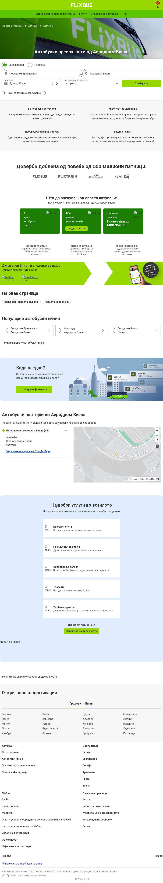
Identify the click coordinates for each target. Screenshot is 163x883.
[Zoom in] (157, 430)
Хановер (88, 723)
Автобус (32, 26)
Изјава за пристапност (105, 871)
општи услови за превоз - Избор (21, 826)
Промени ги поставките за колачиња (26, 875)
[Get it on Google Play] (13, 864)
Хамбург (7, 733)
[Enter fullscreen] (157, 446)
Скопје (86, 752)
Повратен (40, 64)
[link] (81, 379)
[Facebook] (155, 863)
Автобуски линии (12, 758)
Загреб (46, 723)
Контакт (87, 799)
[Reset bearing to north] (157, 440)
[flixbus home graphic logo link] (81, 5)
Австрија (48, 26)
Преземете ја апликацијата (18, 765)
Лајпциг (127, 718)
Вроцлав (88, 733)
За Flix (6, 799)
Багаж (86, 826)
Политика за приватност (42, 871)
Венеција (128, 723)
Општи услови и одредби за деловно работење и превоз (36, 819)
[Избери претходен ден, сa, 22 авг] (52, 83)
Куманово (88, 772)
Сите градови (10, 752)
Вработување (10, 806)
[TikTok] (160, 863)
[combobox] (44, 74)
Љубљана (129, 728)
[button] (36, 430)
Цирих (86, 714)
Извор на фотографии (15, 833)
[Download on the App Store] (33, 864)
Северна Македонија (14, 772)
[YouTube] (157, 863)
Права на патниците (67, 871)
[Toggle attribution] (157, 479)
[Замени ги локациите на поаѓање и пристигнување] (81, 74)
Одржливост (10, 839)
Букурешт (89, 728)
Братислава (130, 714)
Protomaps (134, 479)
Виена (46, 714)
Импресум (85, 871)
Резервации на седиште (97, 819)
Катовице (129, 733)
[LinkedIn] (158, 863)
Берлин (6, 714)
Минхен (6, 723)
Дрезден (88, 718)
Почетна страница (12, 26)
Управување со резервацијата (100, 812)
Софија (86, 765)
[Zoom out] (157, 435)
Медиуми (7, 812)
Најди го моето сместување (24, 92)
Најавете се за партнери (16, 846)
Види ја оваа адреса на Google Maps (28, 451)
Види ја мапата (76, 228)
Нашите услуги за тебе (96, 806)
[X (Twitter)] (159, 863)
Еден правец (16, 64)
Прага (5, 728)
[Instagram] (156, 863)
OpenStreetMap (148, 479)
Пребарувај (141, 83)
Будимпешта (50, 728)
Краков (46, 733)
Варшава (47, 718)
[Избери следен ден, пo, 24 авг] (57, 83)
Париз (5, 718)
